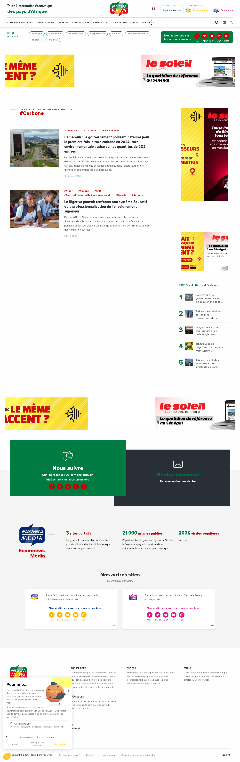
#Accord (83, 191)
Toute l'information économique (30, 9)
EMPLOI (188, 668)
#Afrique (37, 34)
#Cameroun (71, 130)
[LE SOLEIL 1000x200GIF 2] (120, 71)
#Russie (116, 34)
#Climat (53, 40)
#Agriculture (76, 34)
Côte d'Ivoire (80, 22)
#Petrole (37, 40)
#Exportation (97, 34)
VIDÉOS (131, 668)
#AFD (97, 191)
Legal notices (108, 755)
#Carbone (90, 130)
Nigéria (97, 22)
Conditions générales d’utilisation (138, 755)
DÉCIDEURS (77, 697)
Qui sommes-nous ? (69, 755)
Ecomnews (170, 10)
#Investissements (138, 34)
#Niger (68, 191)
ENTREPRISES (78, 668)
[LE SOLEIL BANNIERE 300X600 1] (204, 154)
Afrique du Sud (45, 22)
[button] (151, 22)
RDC (107, 22)
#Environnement (111, 130)
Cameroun (120, 22)
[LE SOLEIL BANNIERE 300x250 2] (204, 251)
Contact (90, 755)
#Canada (121, 195)
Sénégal (64, 22)
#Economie (55, 34)
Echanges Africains (19, 22)
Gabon (134, 22)
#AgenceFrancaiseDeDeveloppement (87, 195)
